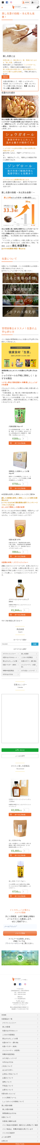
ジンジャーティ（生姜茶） (28, 666)
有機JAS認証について (20, 300)
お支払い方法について (10, 1074)
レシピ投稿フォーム (9, 1097)
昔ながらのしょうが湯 (10, 661)
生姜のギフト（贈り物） (29, 661)
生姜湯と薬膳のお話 (9, 1121)
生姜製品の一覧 (7, 1019)
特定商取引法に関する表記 (20, 1003)
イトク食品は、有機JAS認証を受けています (17, 1129)
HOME (4, 1015)
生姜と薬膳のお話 (20, 278)
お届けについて (7, 1078)
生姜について (6, 1117)
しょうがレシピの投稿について (13, 1101)
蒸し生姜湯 (24, 654)
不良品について (7, 1086)
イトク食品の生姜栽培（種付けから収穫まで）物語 (20, 1125)
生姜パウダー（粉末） (10, 665)
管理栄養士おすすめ (9, 1113)
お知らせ (5, 1141)
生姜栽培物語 (20, 289)
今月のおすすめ (8, 674)
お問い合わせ (20, 750)
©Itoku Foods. (20, 1144)
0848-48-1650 (22, 992)
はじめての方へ (7, 1070)
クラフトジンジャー (9, 654)
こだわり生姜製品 (27, 657)
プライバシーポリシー (13, 943)
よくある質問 (20, 756)
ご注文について (7, 1066)
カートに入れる (20, 443)
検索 (34, 644)
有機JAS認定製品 (8, 670)
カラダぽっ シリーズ (28, 670)
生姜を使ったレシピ (8, 1093)
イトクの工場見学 (20, 312)
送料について (7, 1082)
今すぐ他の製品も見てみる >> (12, 621)
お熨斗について (7, 1090)
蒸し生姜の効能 (7, 1105)
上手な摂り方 (32, 339)
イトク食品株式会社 (20, 998)
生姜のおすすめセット (10, 657)
